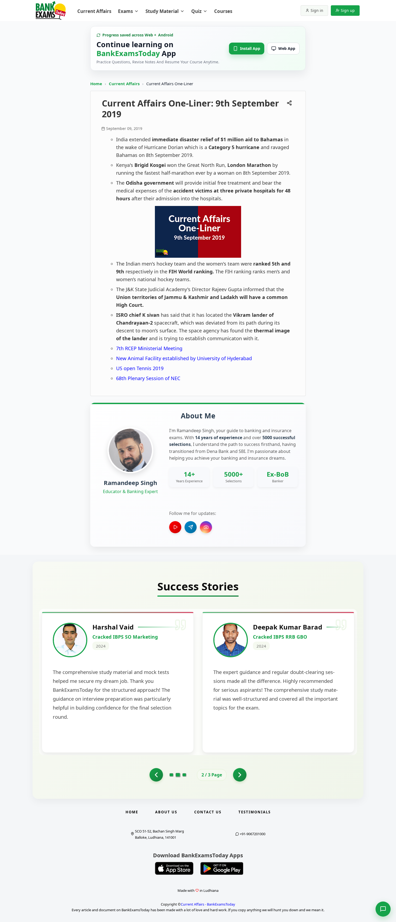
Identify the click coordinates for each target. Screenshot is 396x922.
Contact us (207, 812)
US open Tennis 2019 (140, 368)
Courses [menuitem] (223, 11)
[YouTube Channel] (175, 527)
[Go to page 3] (184, 774)
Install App (250, 48)
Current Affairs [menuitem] (94, 11)
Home (96, 83)
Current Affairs (125, 83)
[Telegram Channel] (191, 527)
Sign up (348, 10)
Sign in (317, 10)
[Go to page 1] (156, 775)
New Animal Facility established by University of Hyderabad (184, 358)
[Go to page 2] (178, 775)
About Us (166, 812)
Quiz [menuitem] (196, 11)
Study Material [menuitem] (162, 11)
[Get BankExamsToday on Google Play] (221, 868)
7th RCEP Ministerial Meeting (149, 348)
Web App (286, 48)
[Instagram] (206, 527)
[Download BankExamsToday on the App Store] (174, 868)
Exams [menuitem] (125, 11)
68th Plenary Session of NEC (148, 378)
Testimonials (254, 812)
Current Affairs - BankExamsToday (208, 904)
